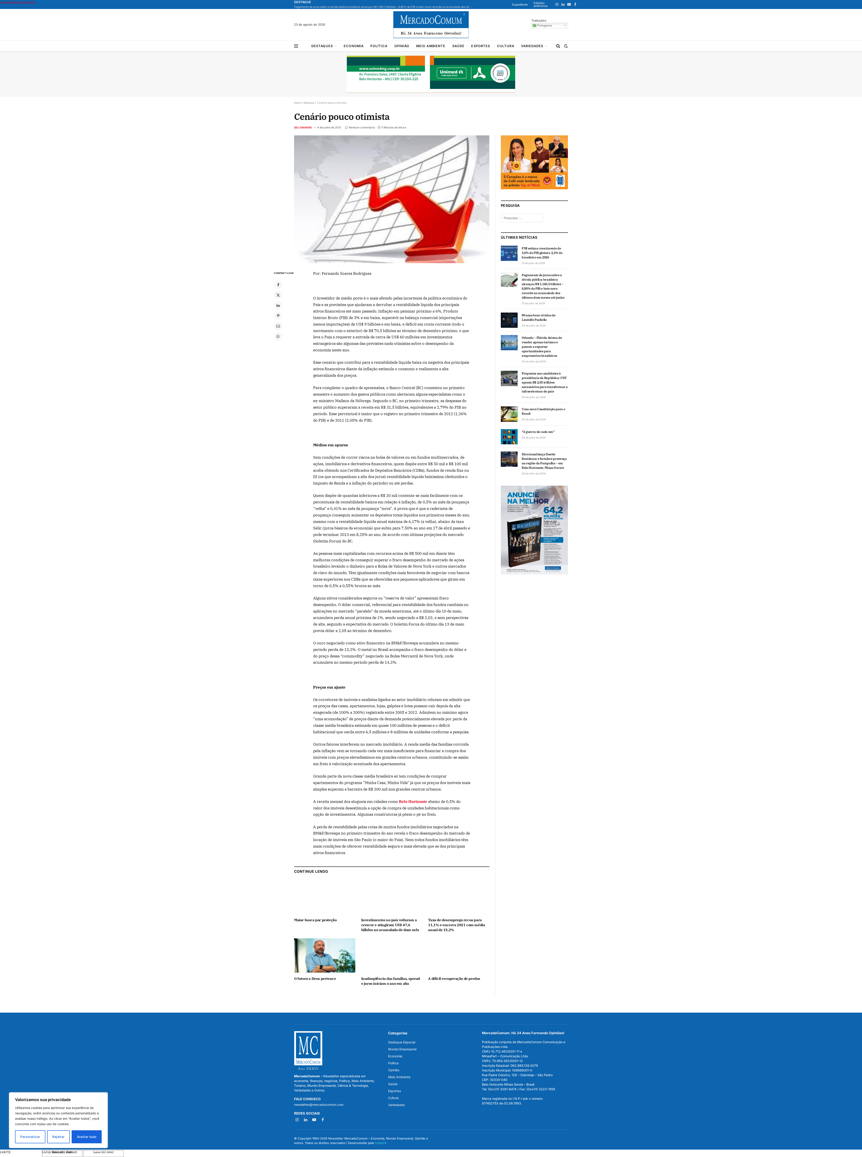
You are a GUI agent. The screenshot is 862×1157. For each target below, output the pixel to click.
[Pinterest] (278, 315)
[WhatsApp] (278, 336)
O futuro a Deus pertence (315, 978)
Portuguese (544, 25)
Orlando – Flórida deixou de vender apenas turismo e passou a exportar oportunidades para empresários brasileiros (542, 347)
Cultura (505, 46)
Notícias (309, 102)
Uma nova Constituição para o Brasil (543, 411)
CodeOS (380, 1142)
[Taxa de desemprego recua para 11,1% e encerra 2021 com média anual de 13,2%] (458, 897)
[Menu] (296, 46)
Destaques (322, 46)
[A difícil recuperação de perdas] (458, 955)
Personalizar (30, 1137)
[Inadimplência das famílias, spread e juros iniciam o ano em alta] (391, 955)
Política (378, 46)
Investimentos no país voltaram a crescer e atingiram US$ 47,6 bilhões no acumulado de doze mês (390, 925)
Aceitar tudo (87, 1137)
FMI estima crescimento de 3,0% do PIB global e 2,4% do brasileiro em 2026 (542, 252)
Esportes (480, 46)
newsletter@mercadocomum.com (318, 1104)
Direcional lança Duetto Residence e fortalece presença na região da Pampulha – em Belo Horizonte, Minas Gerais (544, 461)
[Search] (558, 46)
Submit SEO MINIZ (103, 1152)
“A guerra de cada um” (538, 432)
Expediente (520, 4)
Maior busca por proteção (315, 920)
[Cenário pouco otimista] (391, 199)
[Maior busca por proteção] (324, 897)
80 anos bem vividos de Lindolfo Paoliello (538, 317)
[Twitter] (278, 295)
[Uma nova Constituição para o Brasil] (509, 414)
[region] (58, 1120)
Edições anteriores (541, 4)
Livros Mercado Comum (17, 2)
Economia (354, 46)
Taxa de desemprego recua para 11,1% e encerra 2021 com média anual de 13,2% (456, 925)
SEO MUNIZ (20, 1152)
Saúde (458, 46)
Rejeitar (58, 1137)
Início (297, 102)
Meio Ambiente (431, 46)
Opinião (401, 46)
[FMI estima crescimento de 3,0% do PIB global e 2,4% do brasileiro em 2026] (509, 253)
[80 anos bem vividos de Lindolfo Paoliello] (509, 320)
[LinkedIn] (278, 305)
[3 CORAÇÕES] (534, 188)
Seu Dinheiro (303, 127)
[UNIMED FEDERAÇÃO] (431, 74)
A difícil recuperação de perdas (454, 978)
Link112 (5, 1152)
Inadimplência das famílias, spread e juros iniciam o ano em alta (390, 981)
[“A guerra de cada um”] (509, 436)
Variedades (532, 46)
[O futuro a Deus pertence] (324, 955)
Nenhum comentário (362, 127)
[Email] (278, 326)
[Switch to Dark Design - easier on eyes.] (565, 46)
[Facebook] (278, 284)
